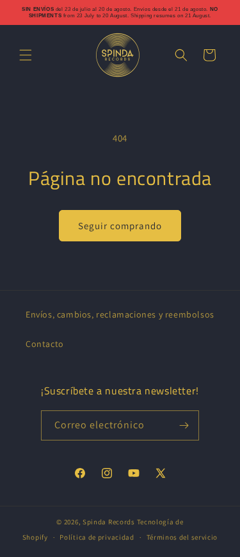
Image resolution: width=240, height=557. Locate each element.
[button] (26, 55)
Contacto (45, 344)
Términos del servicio (182, 537)
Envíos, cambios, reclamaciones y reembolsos (120, 314)
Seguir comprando (120, 226)
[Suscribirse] (184, 425)
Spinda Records (109, 521)
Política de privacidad (97, 537)
